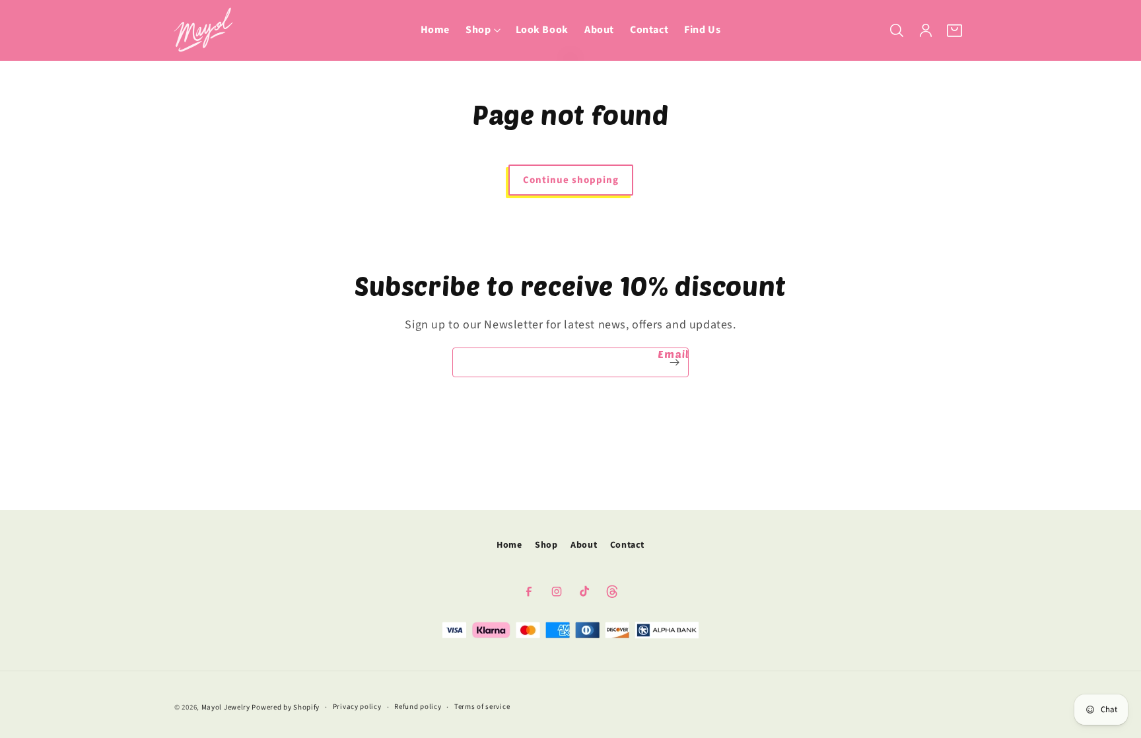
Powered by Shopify (286, 707)
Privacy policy (357, 707)
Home (509, 545)
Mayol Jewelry (225, 707)
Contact (627, 545)
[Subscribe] (674, 362)
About (583, 545)
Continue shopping (571, 180)
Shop (546, 545)
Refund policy (417, 707)
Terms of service (482, 707)
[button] (482, 30)
